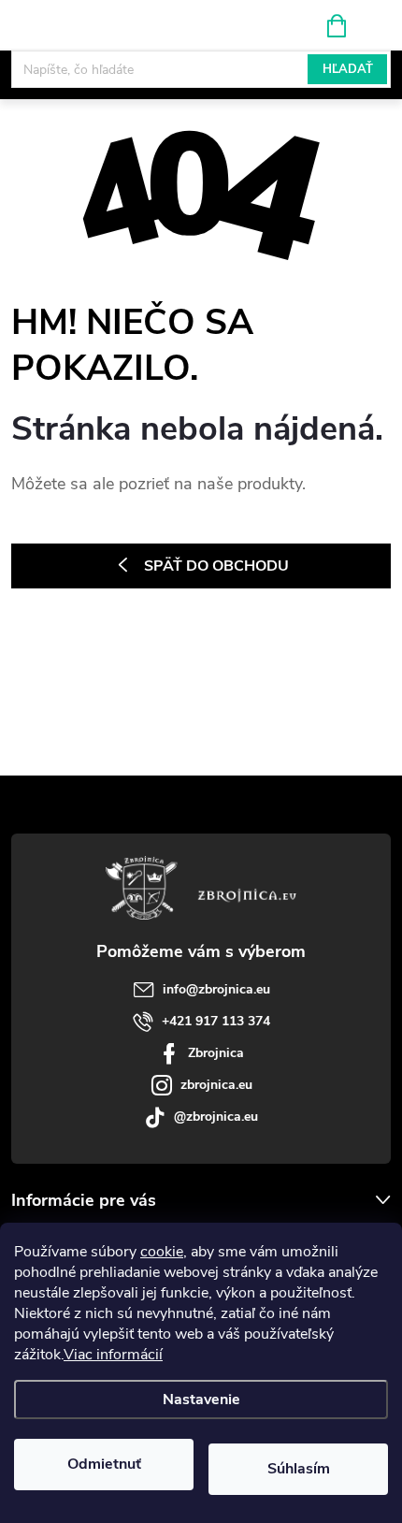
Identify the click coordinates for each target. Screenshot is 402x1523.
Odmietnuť (104, 1464)
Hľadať (348, 69)
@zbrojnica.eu (216, 1116)
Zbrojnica (216, 1053)
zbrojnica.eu (216, 1085)
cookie (161, 1251)
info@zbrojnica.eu (216, 989)
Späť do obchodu (216, 566)
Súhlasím (298, 1468)
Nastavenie (201, 1399)
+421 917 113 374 (216, 1021)
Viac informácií (113, 1354)
